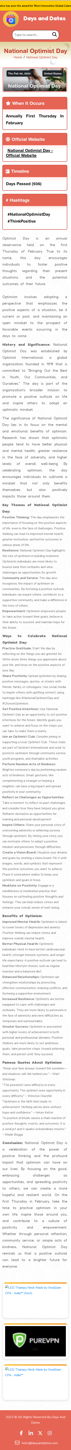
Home (18, 57)
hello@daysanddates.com (39, 1443)
